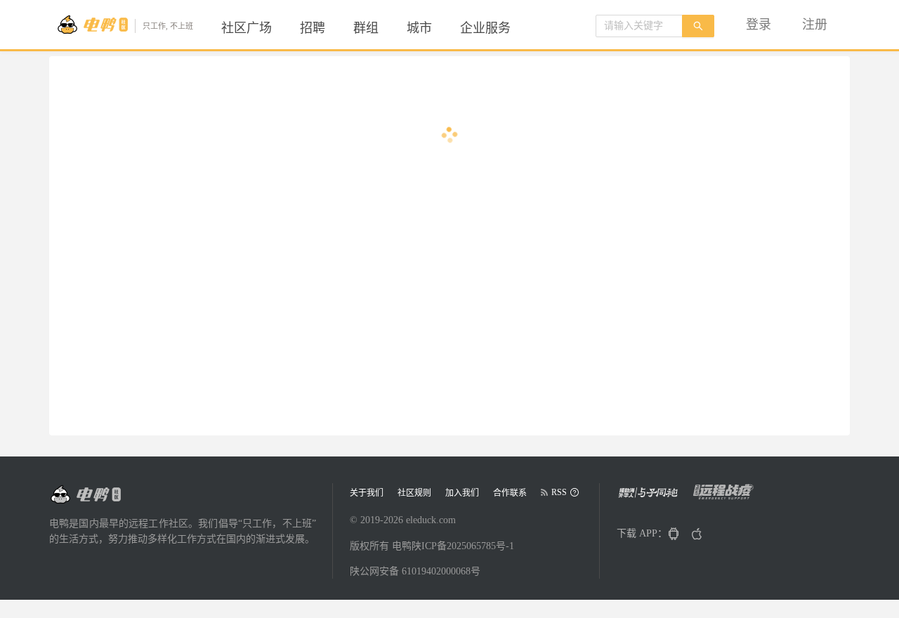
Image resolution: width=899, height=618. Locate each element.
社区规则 (414, 493)
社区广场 (246, 28)
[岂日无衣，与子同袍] (653, 497)
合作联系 (510, 493)
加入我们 (462, 493)
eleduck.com (431, 520)
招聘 (312, 28)
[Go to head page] (85, 494)
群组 (366, 28)
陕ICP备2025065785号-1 (463, 546)
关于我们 (366, 493)
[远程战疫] (727, 497)
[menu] (382, 28)
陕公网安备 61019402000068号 (415, 571)
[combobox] (639, 26)
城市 (419, 28)
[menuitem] (246, 28)
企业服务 (485, 28)
